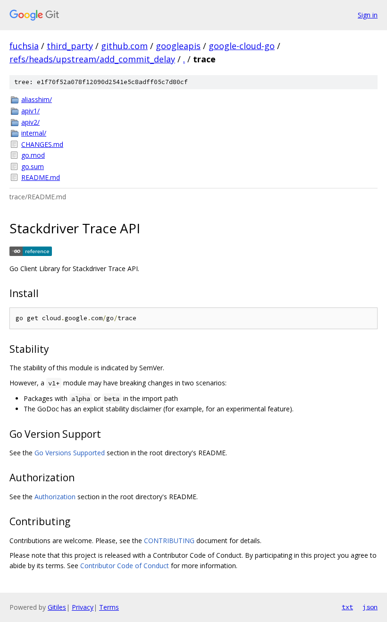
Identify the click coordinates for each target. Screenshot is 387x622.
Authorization (55, 496)
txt (347, 607)
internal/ (33, 132)
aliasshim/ (36, 99)
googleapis (178, 45)
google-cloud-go (242, 45)
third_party (70, 45)
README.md (40, 177)
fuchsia (24, 45)
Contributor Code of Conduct (124, 565)
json (370, 607)
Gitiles (57, 607)
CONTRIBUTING (169, 540)
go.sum (32, 166)
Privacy (82, 607)
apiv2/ (30, 122)
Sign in (368, 14)
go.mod (33, 155)
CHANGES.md (42, 144)
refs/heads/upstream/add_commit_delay (92, 59)
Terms (109, 607)
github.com (124, 45)
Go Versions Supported (69, 452)
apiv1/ (30, 110)
